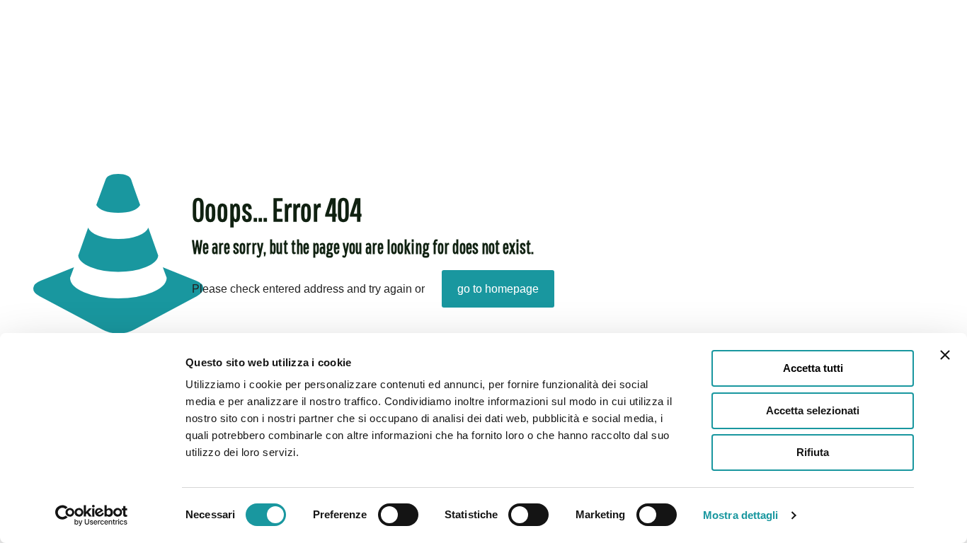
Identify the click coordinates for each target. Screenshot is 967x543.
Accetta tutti (813, 368)
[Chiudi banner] (945, 355)
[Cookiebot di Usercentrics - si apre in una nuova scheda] (92, 515)
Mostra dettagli (741, 515)
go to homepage (498, 289)
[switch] (398, 514)
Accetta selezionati (812, 410)
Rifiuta (812, 452)
